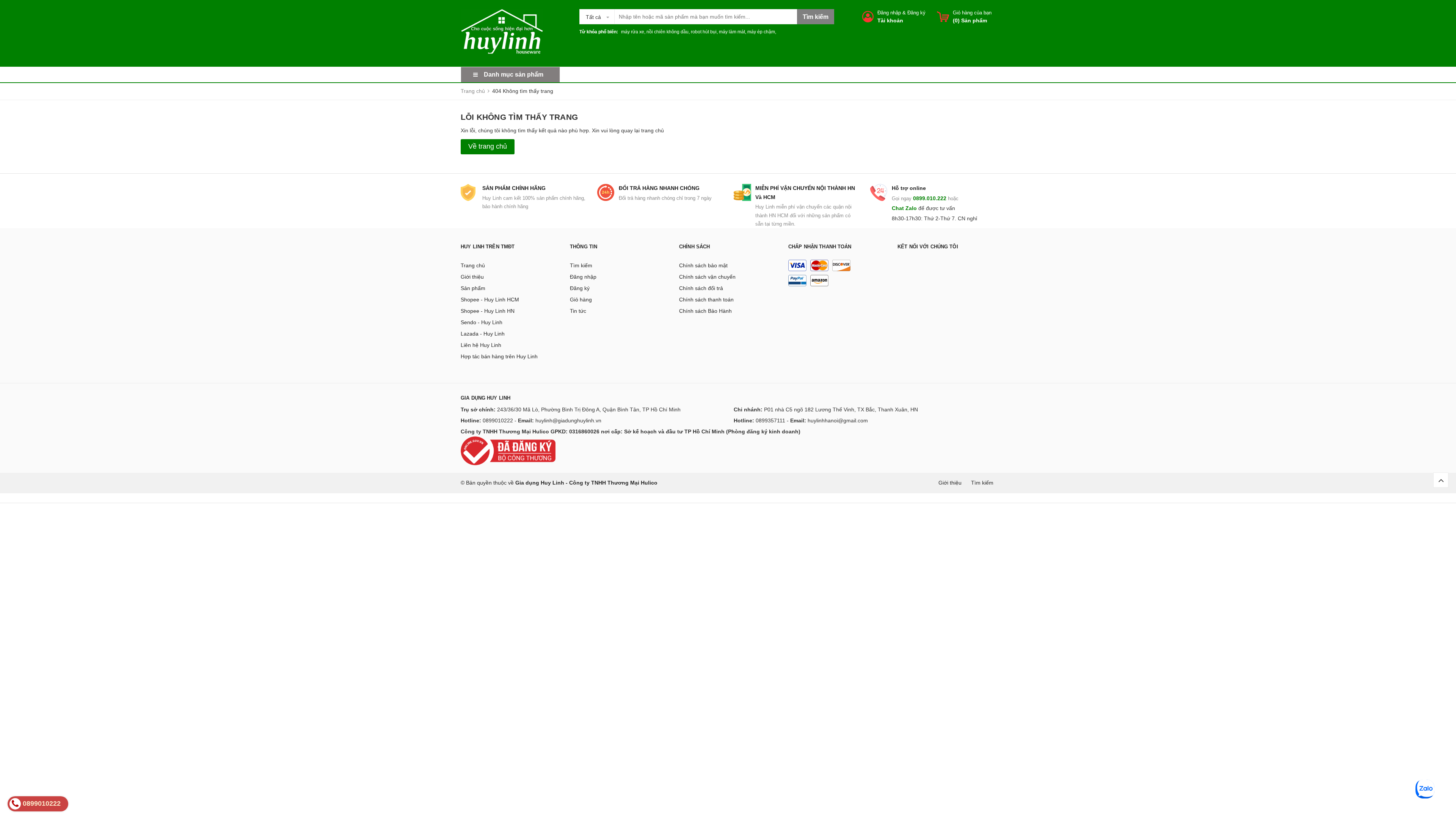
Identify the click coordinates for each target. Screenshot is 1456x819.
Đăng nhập (889, 13)
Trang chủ (473, 265)
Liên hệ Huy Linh (481, 345)
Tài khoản (890, 20)
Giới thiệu (472, 277)
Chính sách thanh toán (706, 300)
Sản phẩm (473, 288)
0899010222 (498, 420)
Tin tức (578, 311)
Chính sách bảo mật (703, 265)
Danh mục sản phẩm (513, 74)
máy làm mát (732, 32)
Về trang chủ (487, 146)
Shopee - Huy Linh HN (488, 311)
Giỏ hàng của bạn (972, 13)
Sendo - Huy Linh (481, 322)
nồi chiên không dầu (667, 32)
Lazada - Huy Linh (483, 334)
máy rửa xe (632, 32)
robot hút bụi (704, 32)
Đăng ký (916, 13)
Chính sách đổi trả (701, 288)
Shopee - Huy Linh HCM (490, 300)
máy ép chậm (761, 32)
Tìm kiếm (581, 265)
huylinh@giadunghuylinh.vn (568, 420)
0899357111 (770, 420)
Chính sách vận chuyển (707, 277)
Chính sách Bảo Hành (705, 311)
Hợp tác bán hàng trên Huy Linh (499, 356)
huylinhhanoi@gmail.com (838, 420)
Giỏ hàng (581, 300)
